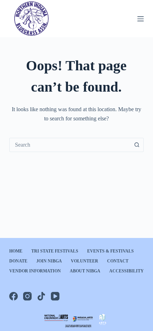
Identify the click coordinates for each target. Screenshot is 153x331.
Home (15, 251)
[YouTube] (55, 296)
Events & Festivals (110, 251)
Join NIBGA (49, 261)
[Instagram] (27, 296)
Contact (117, 261)
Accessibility (126, 270)
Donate (18, 261)
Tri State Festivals (54, 251)
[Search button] (136, 145)
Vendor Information (35, 270)
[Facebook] (13, 296)
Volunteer (84, 261)
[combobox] (70, 145)
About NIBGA (85, 270)
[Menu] (140, 19)
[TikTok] (41, 296)
